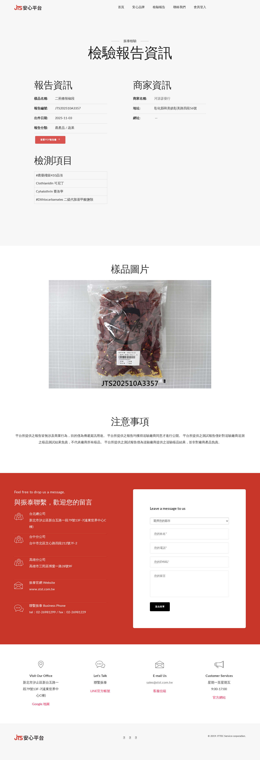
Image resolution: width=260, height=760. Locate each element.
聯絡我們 (179, 7)
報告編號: (41, 108)
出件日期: (41, 118)
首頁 (121, 7)
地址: (136, 108)
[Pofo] (28, 7)
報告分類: (41, 127)
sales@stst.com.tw (159, 682)
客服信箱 (159, 691)
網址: (136, 118)
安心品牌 (138, 7)
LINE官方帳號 (100, 691)
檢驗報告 (159, 7)
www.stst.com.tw (42, 589)
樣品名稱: (41, 98)
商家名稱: (140, 98)
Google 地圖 (41, 704)
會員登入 (200, 7)
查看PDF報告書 (48, 140)
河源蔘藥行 (162, 98)
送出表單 (160, 607)
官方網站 (219, 697)
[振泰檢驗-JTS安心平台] (29, 737)
